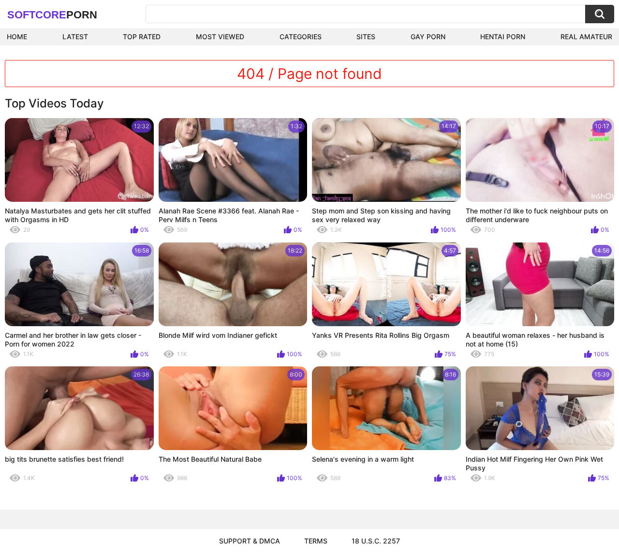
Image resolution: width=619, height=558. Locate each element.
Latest (75, 36)
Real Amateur (586, 36)
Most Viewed (220, 36)
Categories (301, 36)
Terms (315, 541)
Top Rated (142, 36)
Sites (365, 36)
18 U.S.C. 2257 (376, 541)
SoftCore (52, 15)
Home (17, 36)
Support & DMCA (249, 541)
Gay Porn (428, 36)
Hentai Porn (502, 36)
